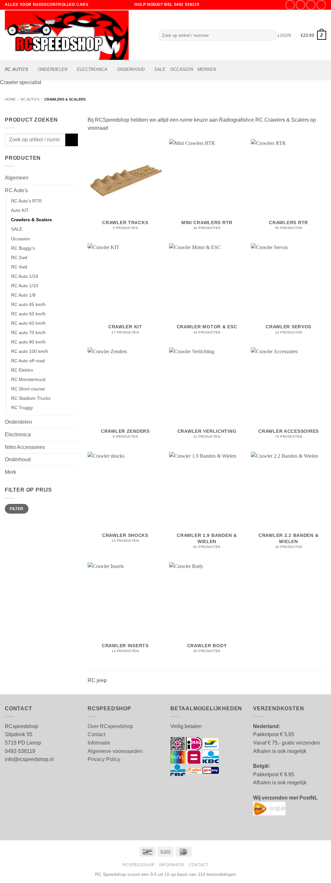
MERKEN (207, 69)
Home (10, 99)
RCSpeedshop (139, 865)
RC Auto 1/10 (24, 285)
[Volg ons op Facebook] (290, 4)
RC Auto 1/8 (23, 295)
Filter (16, 509)
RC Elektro (22, 370)
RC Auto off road (28, 360)
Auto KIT (20, 210)
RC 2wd (19, 257)
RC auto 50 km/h (28, 313)
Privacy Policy (104, 759)
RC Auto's (30, 99)
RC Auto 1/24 (24, 276)
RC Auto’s (16, 69)
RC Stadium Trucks (30, 398)
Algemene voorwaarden (115, 751)
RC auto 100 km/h (29, 351)
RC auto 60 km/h (28, 323)
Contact (96, 734)
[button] (284, 35)
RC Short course (28, 388)
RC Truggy (22, 407)
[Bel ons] (321, 4)
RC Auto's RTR (26, 200)
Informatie (99, 743)
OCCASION (181, 69)
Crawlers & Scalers (31, 219)
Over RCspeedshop (110, 726)
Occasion (20, 238)
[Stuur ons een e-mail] (310, 4)
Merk (10, 472)
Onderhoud (130, 69)
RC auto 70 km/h (28, 332)
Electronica (92, 69)
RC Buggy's (23, 248)
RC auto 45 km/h (28, 304)
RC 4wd (19, 266)
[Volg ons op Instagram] (300, 4)
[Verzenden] (271, 35)
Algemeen (16, 177)
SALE (160, 69)
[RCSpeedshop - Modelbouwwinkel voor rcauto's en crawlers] (77, 35)
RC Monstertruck (28, 379)
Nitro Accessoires (25, 447)
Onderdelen (53, 69)
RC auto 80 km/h (28, 341)
